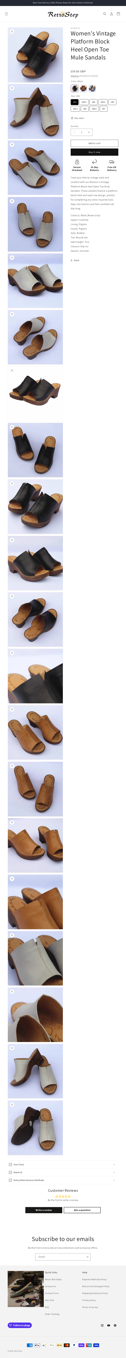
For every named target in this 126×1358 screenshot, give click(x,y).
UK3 (75, 101)
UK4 (93, 101)
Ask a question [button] (82, 1210)
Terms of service (90, 1307)
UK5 (112, 101)
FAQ (47, 1307)
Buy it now (94, 152)
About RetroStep (53, 1279)
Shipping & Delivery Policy (95, 1293)
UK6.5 (94, 108)
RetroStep (18, 1351)
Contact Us (50, 1286)
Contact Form (52, 1293)
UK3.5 (84, 101)
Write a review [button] (44, 1210)
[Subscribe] (87, 1256)
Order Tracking (52, 1314)
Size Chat (49, 1300)
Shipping (75, 76)
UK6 (85, 108)
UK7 (104, 108)
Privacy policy (89, 1300)
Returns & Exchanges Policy (95, 1286)
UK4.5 (103, 101)
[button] (6, 13)
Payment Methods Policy (94, 1279)
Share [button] (76, 260)
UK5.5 (75, 108)
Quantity (74, 126)
